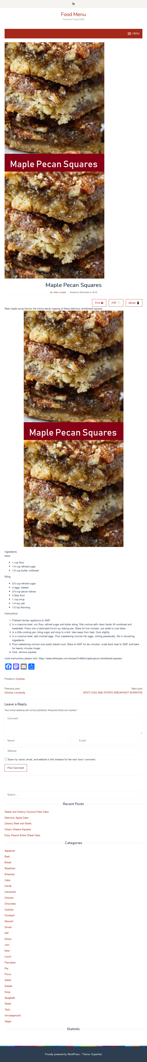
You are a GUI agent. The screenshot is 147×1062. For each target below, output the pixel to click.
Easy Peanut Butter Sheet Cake (22, 835)
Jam (7, 944)
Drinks (8, 939)
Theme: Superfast (92, 1054)
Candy (8, 886)
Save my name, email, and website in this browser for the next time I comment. (52, 759)
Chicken (9, 897)
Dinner (8, 927)
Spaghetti (10, 998)
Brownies (10, 874)
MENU (136, 33)
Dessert (9, 921)
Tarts (7, 1009)
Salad (8, 980)
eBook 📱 (134, 303)
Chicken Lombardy (15, 690)
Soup (7, 992)
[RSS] (74, 4)
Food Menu (73, 14)
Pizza (8, 974)
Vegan (8, 1021)
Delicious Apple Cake (16, 817)
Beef (7, 856)
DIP (7, 933)
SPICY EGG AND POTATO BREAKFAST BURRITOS (112, 690)
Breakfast (10, 868)
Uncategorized (12, 1015)
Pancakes (10, 962)
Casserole (10, 892)
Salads (8, 986)
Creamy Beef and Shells (18, 823)
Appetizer (10, 850)
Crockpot (10, 915)
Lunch (8, 956)
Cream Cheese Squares (18, 829)
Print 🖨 (99, 303)
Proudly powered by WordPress (62, 1054)
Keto (7, 950)
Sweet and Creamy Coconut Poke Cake (27, 811)
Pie (6, 968)
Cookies (20, 678)
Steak (8, 1003)
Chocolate (10, 903)
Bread (8, 862)
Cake (7, 880)
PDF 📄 (116, 303)
